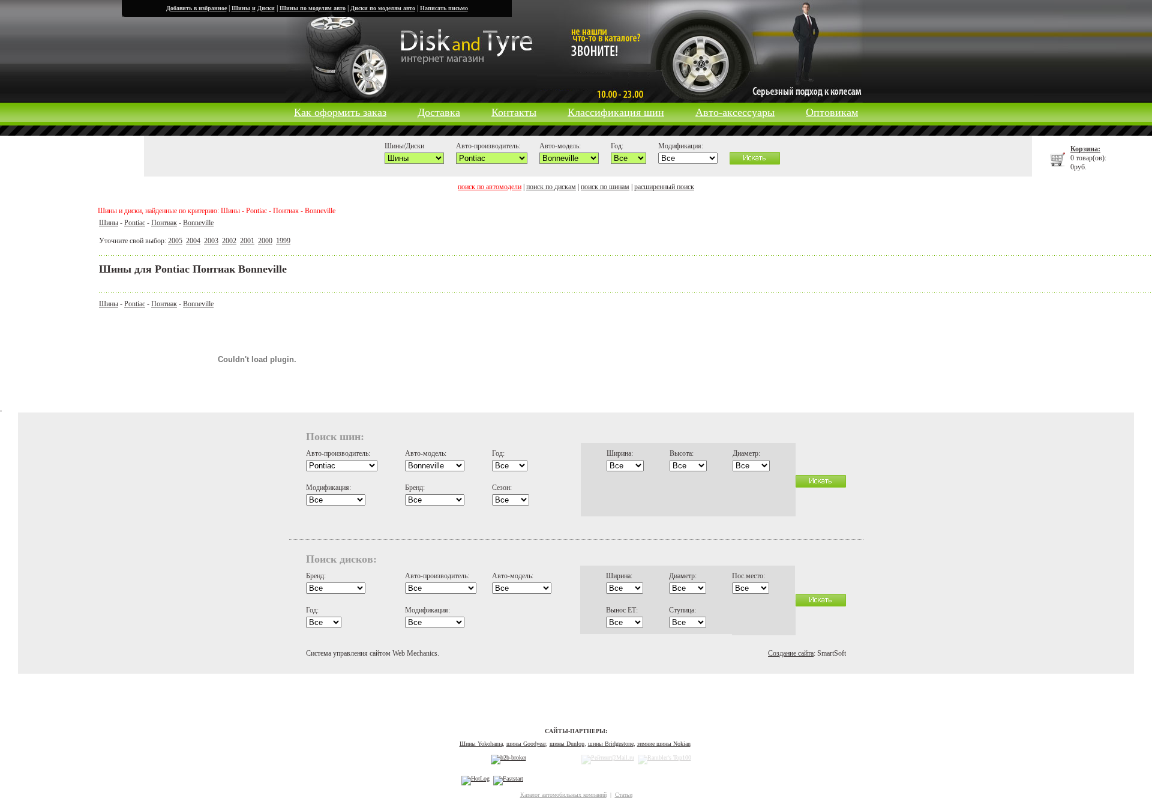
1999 (283, 241)
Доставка (439, 112)
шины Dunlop (567, 743)
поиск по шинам (605, 187)
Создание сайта (791, 653)
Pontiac (134, 223)
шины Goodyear (526, 743)
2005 (175, 241)
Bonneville (198, 223)
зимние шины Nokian (664, 743)
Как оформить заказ (340, 112)
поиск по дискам (551, 187)
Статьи (623, 794)
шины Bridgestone (611, 743)
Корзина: (1085, 149)
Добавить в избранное (196, 8)
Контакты (513, 112)
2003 (211, 241)
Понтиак (164, 223)
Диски (266, 8)
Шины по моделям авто (313, 8)
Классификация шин (616, 112)
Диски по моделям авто (382, 8)
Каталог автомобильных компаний (563, 794)
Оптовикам (832, 112)
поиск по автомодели (489, 187)
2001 (247, 241)
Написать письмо (444, 8)
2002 (229, 241)
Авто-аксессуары (735, 112)
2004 (193, 241)
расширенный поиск (664, 187)
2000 (265, 241)
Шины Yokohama (481, 743)
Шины (241, 8)
